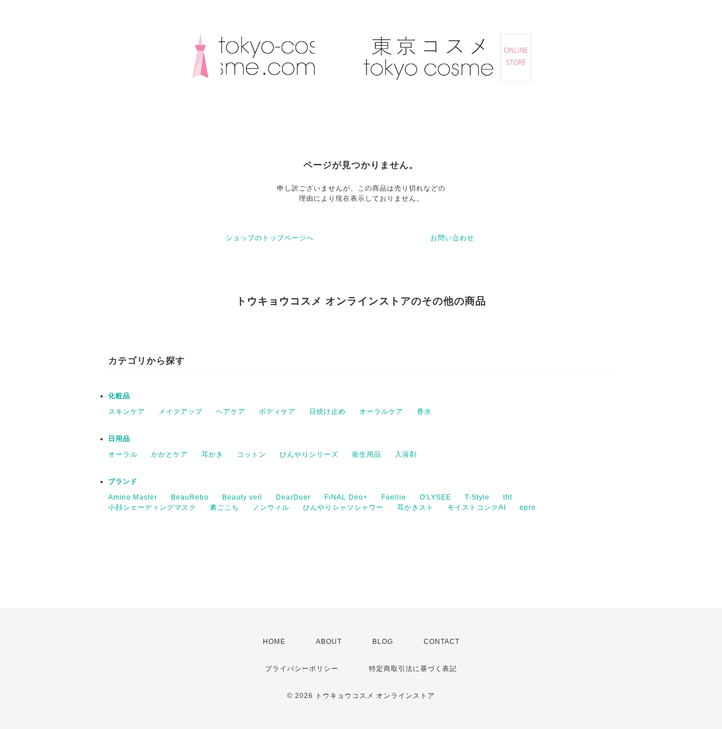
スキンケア (126, 412)
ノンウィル (271, 507)
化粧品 (119, 396)
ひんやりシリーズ (309, 454)
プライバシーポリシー (301, 669)
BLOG (382, 642)
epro (528, 507)
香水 (424, 412)
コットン (251, 454)
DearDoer (293, 497)
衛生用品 (366, 454)
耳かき (212, 454)
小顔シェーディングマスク (152, 507)
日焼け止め (327, 412)
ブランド (123, 481)
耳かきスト (415, 507)
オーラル (123, 454)
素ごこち (224, 507)
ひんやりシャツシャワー (343, 507)
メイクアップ (180, 412)
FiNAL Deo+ (346, 497)
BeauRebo (190, 497)
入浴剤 (406, 454)
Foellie (393, 497)
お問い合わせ (452, 238)
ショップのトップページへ (270, 238)
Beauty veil (242, 497)
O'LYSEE (435, 497)
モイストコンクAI (476, 507)
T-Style (477, 497)
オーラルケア (381, 412)
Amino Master (132, 497)
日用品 (119, 439)
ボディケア (277, 412)
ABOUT (329, 642)
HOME (274, 642)
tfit (507, 497)
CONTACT (442, 642)
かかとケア (169, 454)
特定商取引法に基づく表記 (413, 669)
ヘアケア (230, 412)
